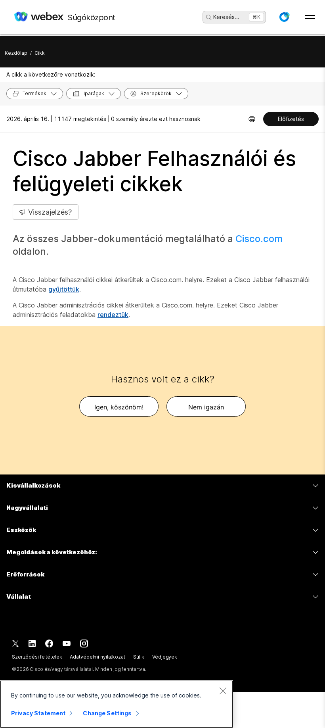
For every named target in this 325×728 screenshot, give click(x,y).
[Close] (223, 691)
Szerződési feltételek (37, 657)
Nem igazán (206, 407)
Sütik (138, 657)
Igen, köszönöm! (118, 407)
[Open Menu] (309, 17)
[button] (284, 17)
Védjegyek (164, 657)
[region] (116, 704)
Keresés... (226, 16)
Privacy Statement (38, 713)
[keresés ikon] (209, 17)
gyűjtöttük (63, 289)
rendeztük (113, 315)
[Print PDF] (252, 119)
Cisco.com (259, 238)
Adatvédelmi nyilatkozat (97, 657)
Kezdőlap (16, 53)
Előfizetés (291, 118)
